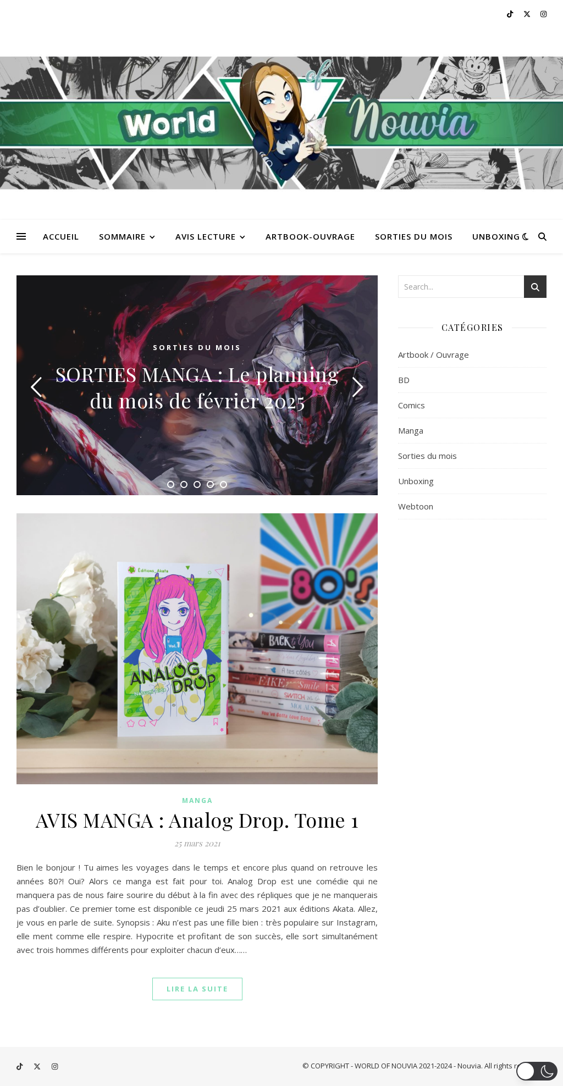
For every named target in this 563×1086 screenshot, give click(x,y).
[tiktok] (511, 14)
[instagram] (543, 14)
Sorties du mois (197, 347)
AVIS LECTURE (205, 236)
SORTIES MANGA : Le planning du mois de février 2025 (197, 387)
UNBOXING (496, 236)
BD (404, 379)
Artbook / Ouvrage (433, 354)
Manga (197, 800)
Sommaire (122, 236)
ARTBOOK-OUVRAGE (310, 236)
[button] (537, 1071)
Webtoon (415, 506)
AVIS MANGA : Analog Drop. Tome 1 (197, 819)
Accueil (61, 236)
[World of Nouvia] (281, 123)
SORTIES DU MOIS (413, 236)
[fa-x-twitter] (527, 14)
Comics (411, 405)
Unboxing (416, 480)
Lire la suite (197, 989)
